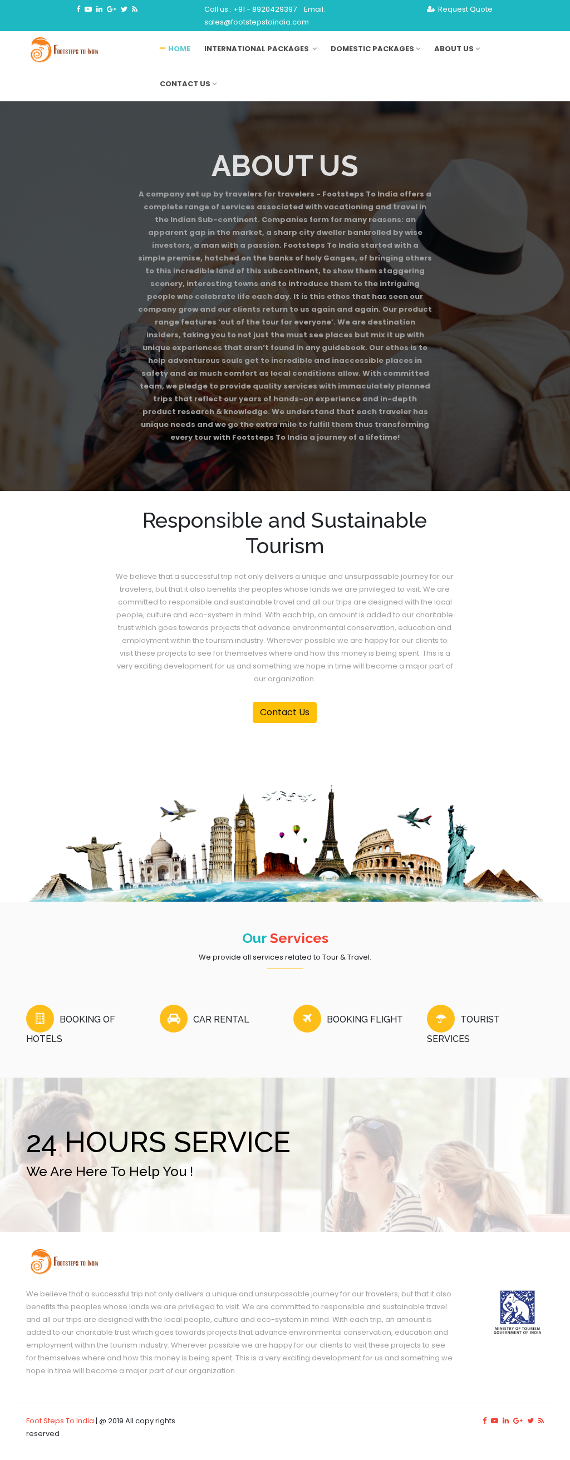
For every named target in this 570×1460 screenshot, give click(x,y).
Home (179, 48)
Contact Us (185, 83)
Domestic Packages (372, 48)
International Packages (257, 48)
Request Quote (465, 9)
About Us (454, 48)
